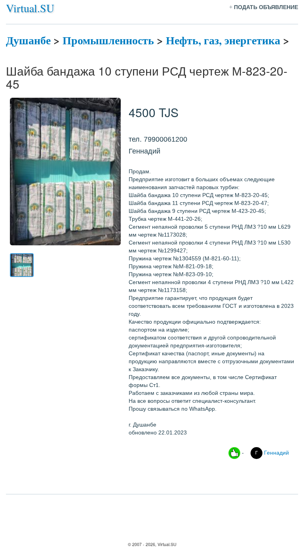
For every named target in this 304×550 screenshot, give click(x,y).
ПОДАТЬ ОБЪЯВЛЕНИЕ (266, 7)
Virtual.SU (30, 7)
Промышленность (108, 40)
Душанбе (28, 40)
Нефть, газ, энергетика (223, 40)
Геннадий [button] (275, 452)
